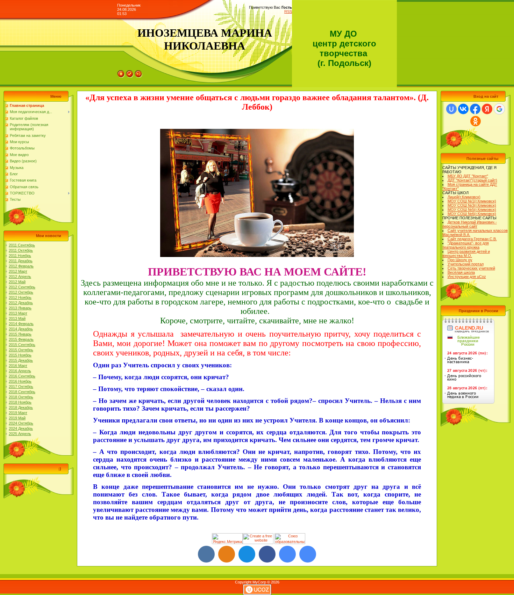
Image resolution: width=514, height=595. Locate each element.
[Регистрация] (130, 72)
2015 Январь (20, 334)
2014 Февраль (21, 324)
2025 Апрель (20, 434)
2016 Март (18, 365)
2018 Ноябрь (20, 402)
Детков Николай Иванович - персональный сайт (469, 224)
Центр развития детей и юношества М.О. (466, 253)
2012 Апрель (20, 276)
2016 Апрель (20, 371)
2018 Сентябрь (22, 392)
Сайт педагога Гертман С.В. (472, 239)
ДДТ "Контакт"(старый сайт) (472, 180)
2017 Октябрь (21, 386)
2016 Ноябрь (20, 381)
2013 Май (17, 318)
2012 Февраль (21, 266)
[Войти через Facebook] (475, 109)
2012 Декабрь (21, 303)
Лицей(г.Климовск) (464, 197)
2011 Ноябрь (20, 256)
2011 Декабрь (21, 261)
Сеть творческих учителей (471, 268)
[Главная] (121, 72)
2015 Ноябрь (20, 355)
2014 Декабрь (21, 329)
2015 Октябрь (21, 350)
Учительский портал (466, 264)
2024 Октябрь (21, 423)
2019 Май (17, 418)
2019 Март (18, 413)
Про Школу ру (460, 260)
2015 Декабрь (21, 360)
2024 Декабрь (21, 428)
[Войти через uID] (451, 109)
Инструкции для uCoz (467, 276)
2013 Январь (20, 308)
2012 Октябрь (21, 292)
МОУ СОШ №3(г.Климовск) (472, 205)
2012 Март (18, 271)
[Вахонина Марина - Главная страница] (307, 554)
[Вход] (138, 72)
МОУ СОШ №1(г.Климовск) (472, 201)
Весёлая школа (461, 272)
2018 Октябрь (21, 397)
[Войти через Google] (499, 109)
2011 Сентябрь (22, 245)
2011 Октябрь (21, 250)
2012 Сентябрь (22, 287)
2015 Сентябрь (22, 345)
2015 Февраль (21, 339)
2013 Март (18, 313)
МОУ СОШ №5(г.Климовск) (472, 209)
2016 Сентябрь (22, 376)
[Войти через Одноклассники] (475, 121)
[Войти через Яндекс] (487, 109)
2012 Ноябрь (20, 297)
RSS (288, 11)
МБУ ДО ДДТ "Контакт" (468, 176)
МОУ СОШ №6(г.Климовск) (472, 214)
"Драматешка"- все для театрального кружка (465, 245)
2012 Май (17, 282)
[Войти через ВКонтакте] (463, 109)
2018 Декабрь (21, 407)
